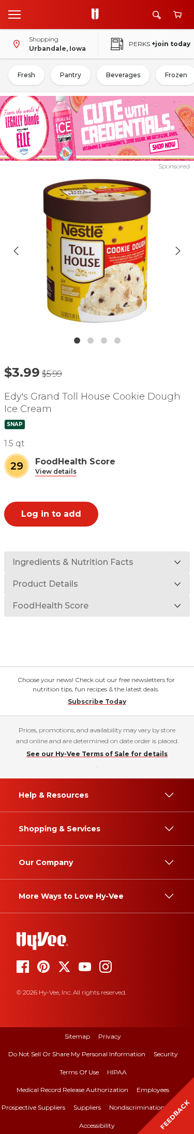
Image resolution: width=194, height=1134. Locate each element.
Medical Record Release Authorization (72, 1090)
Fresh (26, 75)
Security (166, 1054)
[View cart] (177, 14)
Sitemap (77, 1036)
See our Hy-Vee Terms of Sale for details (97, 754)
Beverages (123, 75)
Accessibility (97, 1125)
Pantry (70, 75)
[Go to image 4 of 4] (117, 340)
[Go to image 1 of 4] (77, 340)
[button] (56, 472)
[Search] (156, 15)
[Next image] (178, 251)
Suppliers (87, 1107)
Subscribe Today (97, 701)
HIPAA (117, 1072)
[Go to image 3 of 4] (104, 340)
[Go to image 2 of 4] (90, 340)
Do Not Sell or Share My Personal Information (76, 1054)
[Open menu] (14, 14)
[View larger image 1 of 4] (97, 251)
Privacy (109, 1036)
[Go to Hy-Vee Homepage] (98, 14)
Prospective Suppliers (33, 1107)
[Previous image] (16, 251)
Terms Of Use (79, 1072)
